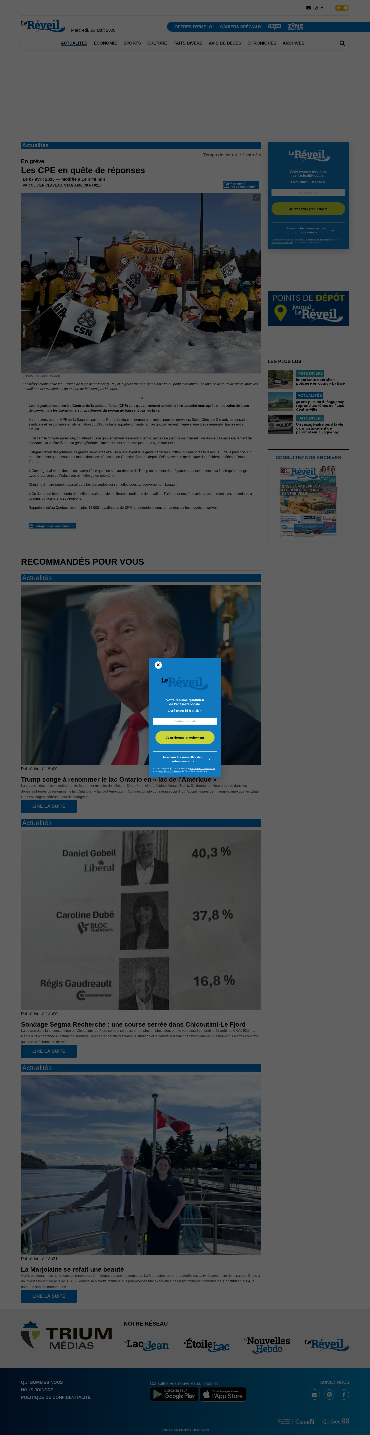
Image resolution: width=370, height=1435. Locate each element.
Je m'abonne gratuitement (185, 737)
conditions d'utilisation (170, 771)
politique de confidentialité (202, 768)
